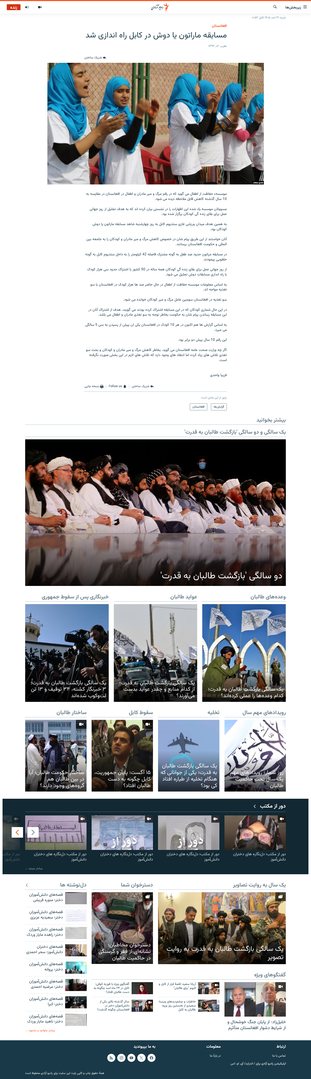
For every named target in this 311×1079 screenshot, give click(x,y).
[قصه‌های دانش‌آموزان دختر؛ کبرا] (76, 1002)
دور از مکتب (273, 806)
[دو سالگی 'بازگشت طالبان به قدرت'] (155, 512)
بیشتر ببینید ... (34, 868)
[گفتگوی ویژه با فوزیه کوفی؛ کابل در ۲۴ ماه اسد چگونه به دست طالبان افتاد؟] (142, 988)
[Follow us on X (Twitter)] (141, 1058)
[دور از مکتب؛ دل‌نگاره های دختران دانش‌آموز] (255, 832)
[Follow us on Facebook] (151, 1058)
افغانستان (219, 26)
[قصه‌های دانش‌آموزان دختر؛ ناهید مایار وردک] (76, 1020)
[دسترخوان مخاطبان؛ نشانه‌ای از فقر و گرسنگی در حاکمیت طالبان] (122, 928)
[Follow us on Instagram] (121, 1058)
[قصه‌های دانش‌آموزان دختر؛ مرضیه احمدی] (76, 985)
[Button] (95, 57)
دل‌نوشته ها (73, 885)
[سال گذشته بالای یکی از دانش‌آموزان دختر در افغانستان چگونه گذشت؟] (142, 1006)
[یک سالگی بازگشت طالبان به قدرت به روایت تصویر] (222, 928)
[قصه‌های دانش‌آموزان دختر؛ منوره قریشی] (76, 898)
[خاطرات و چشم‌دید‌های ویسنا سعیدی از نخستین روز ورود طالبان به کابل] (208, 1006)
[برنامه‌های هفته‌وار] (27, 7)
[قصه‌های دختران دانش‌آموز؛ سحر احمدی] (76, 950)
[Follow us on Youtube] (131, 1058)
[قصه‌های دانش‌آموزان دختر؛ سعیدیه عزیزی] (76, 916)
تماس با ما (279, 1056)
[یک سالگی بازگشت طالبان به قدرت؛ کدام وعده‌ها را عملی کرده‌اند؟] (244, 653)
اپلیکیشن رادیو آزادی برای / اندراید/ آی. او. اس (258, 1064)
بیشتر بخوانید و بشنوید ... (40, 1030)
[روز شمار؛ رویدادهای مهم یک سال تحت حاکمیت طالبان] (255, 756)
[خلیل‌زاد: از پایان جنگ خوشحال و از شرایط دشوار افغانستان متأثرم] (255, 999)
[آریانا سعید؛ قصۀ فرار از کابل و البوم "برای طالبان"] (208, 988)
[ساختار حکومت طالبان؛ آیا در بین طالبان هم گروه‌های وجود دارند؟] (56, 756)
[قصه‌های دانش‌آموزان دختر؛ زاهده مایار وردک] (76, 933)
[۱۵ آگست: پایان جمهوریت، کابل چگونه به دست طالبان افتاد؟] (122, 756)
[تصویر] (39, 7)
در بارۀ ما (215, 1056)
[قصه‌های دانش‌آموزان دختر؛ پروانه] (76, 968)
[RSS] (111, 1058)
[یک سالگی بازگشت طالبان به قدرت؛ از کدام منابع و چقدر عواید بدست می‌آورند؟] (155, 653)
